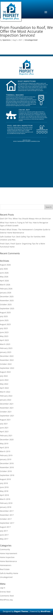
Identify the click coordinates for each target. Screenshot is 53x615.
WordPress (45, 611)
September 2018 (7, 475)
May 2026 (4, 276)
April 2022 (4, 388)
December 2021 (7, 404)
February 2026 (6, 288)
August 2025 (5, 312)
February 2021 (6, 435)
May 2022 (4, 384)
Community (5, 549)
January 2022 (5, 400)
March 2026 (5, 284)
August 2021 (5, 419)
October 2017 (6, 519)
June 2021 (4, 427)
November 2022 (7, 360)
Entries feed (5, 591)
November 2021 (7, 408)
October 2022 (6, 364)
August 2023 (5, 324)
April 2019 (4, 447)
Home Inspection (7, 557)
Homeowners (5, 565)
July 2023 (4, 328)
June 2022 (4, 380)
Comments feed (7, 595)
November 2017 (7, 515)
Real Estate (5, 569)
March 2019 (5, 451)
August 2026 (5, 265)
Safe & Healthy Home (9, 573)
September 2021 (7, 415)
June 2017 (4, 535)
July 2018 (4, 483)
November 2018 (7, 467)
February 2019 (6, 455)
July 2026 (4, 269)
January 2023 (5, 352)
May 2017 (4, 539)
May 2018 (4, 491)
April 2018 (4, 495)
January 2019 (5, 459)
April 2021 (4, 431)
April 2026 (4, 280)
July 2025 (4, 316)
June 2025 (4, 320)
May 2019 (4, 443)
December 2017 (7, 511)
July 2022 (4, 376)
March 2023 (5, 344)
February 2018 (6, 503)
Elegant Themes (21, 611)
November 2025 (7, 300)
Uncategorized (31, 40)
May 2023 (4, 336)
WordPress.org (6, 599)
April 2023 (4, 340)
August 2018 (5, 479)
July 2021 (4, 423)
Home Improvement (8, 553)
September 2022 (7, 368)
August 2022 (5, 372)
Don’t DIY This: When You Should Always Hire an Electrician (25, 218)
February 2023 (6, 348)
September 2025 (7, 308)
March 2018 (5, 499)
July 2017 (4, 531)
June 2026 (4, 273)
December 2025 (7, 296)
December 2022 (7, 356)
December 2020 (7, 439)
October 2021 (6, 411)
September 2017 (7, 523)
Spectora (6, 40)
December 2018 (7, 463)
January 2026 (5, 292)
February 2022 (6, 396)
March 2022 (5, 392)
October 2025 (6, 304)
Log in (2, 587)
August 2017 (5, 527)
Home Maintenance (8, 561)
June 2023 (4, 332)
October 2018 (6, 471)
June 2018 (4, 487)
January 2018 (5, 507)
